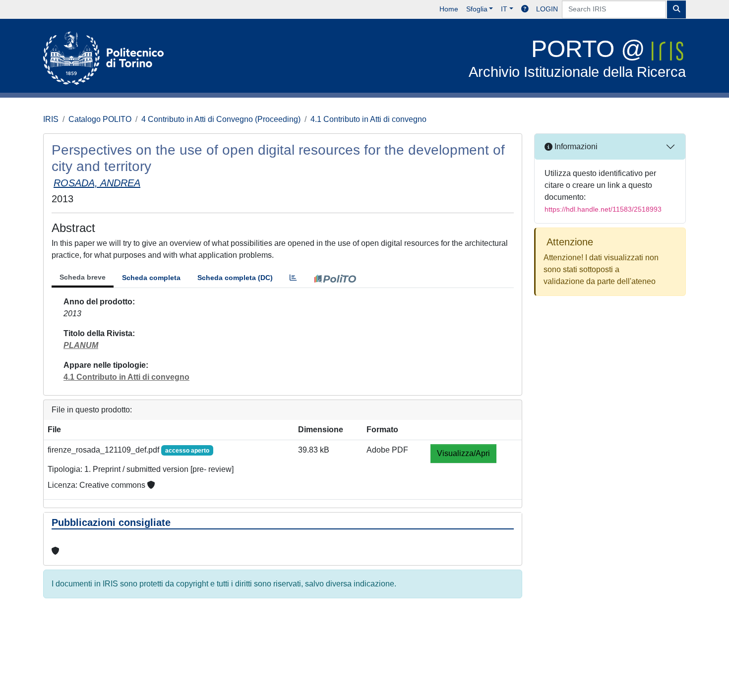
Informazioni (575, 146)
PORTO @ (577, 58)
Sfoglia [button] (476, 9)
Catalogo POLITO (99, 119)
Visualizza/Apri (463, 453)
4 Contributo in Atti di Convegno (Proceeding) (221, 119)
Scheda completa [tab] (151, 278)
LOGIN (547, 9)
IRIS (51, 119)
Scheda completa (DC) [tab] (235, 278)
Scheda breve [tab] (83, 277)
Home (448, 9)
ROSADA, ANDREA (97, 182)
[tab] (293, 278)
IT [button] (504, 9)
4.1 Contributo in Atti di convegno (368, 119)
